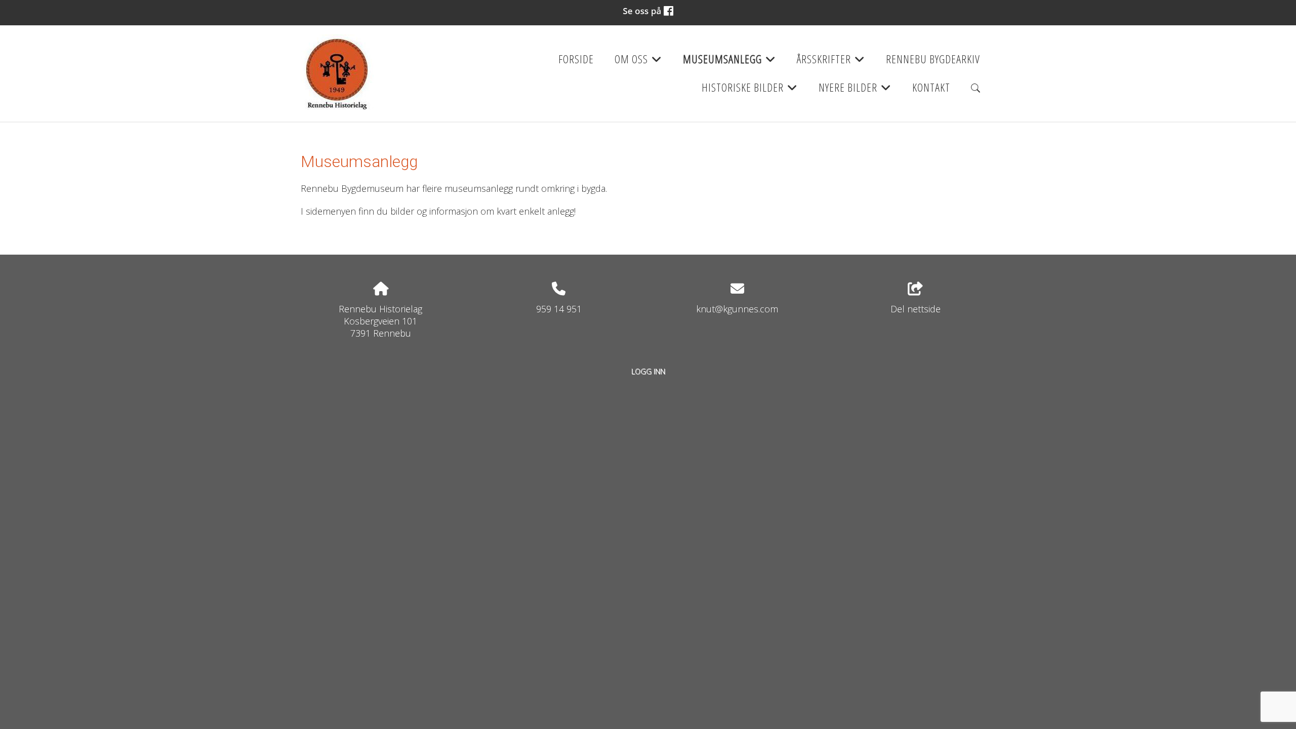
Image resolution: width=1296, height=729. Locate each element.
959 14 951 (559, 309)
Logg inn (648, 371)
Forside (576, 59)
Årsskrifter (831, 62)
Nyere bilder (855, 90)
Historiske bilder (750, 90)
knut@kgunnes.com (737, 309)
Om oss (638, 62)
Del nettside (915, 309)
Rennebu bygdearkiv (933, 59)
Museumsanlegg (729, 62)
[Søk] (975, 88)
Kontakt (931, 87)
